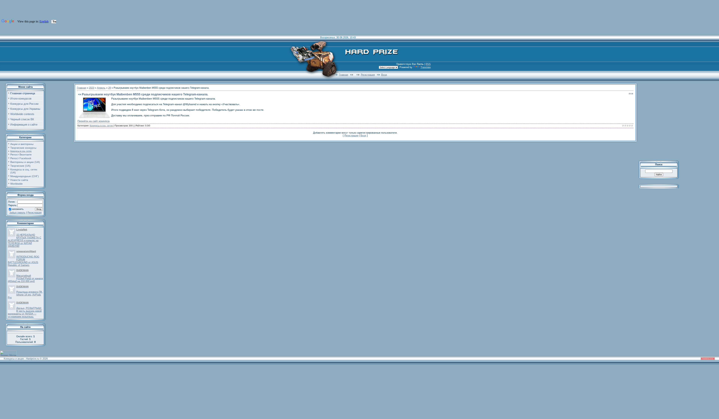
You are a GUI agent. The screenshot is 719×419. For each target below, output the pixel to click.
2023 (91, 87)
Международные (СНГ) (24, 176)
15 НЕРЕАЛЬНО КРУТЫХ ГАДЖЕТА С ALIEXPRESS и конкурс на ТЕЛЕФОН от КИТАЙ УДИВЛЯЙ (24, 240)
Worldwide (16, 183)
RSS (428, 64)
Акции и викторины (22, 144)
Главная (343, 74)
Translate (426, 67)
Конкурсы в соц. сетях (21, 151)
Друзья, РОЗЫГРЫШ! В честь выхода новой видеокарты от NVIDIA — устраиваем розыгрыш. (25, 312)
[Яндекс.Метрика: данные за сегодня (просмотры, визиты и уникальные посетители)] (8, 353)
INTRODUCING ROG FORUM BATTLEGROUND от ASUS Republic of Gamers (23, 261)
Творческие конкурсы (23, 147)
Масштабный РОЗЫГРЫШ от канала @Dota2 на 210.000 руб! (25, 278)
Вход (384, 74)
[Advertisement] (661, 120)
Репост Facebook (20, 158)
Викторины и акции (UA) (25, 161)
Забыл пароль (17, 212)
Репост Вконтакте (21, 154)
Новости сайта (19, 179)
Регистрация (368, 74)
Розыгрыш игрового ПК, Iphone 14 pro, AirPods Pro (25, 294)
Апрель (101, 87)
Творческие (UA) (20, 165)
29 (109, 87)
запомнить (18, 209)
